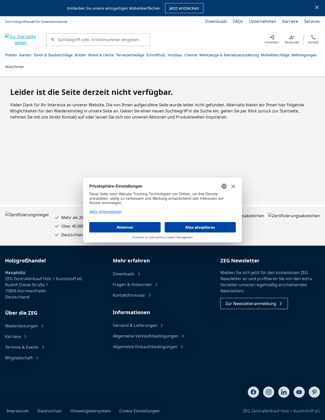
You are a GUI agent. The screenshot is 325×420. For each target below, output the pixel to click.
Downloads (216, 21)
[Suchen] (52, 39)
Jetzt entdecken (184, 8)
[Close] (317, 8)
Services (312, 21)
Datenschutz (49, 411)
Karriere (290, 21)
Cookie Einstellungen (139, 411)
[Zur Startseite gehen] (20, 39)
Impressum (18, 411)
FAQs (238, 21)
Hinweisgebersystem (90, 411)
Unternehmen (262, 21)
